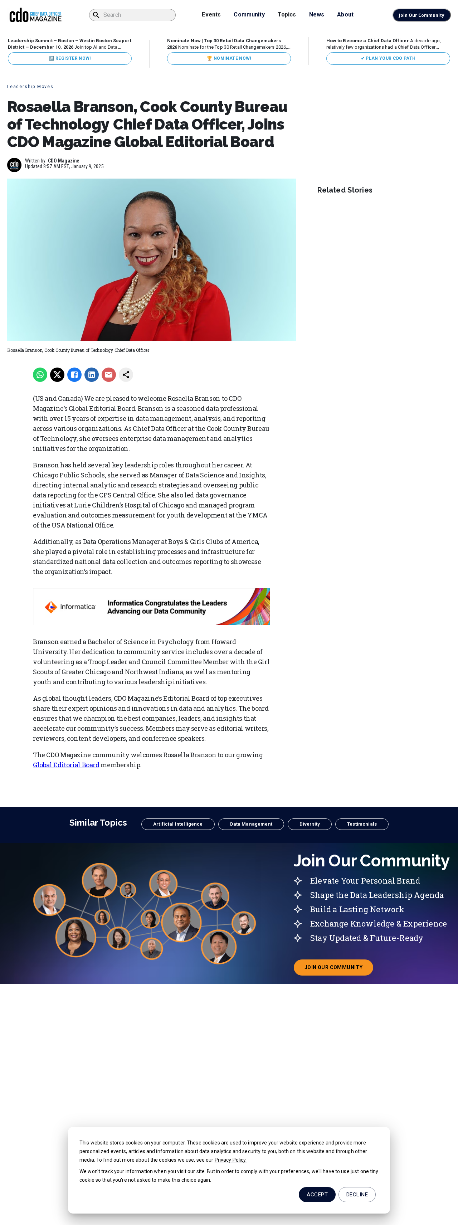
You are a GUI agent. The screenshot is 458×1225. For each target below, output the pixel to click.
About (345, 14)
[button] (177, 824)
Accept (317, 1194)
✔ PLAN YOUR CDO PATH (388, 58)
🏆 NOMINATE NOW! (229, 58)
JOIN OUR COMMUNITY (338, 969)
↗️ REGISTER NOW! (70, 58)
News (317, 14)
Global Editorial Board (66, 764)
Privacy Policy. (231, 1160)
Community (249, 14)
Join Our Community (421, 15)
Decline (357, 1194)
